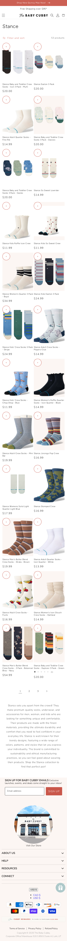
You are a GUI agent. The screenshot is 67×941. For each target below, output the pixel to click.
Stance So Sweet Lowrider (46, 190)
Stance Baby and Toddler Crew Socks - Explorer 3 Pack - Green (49, 666)
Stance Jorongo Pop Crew (46, 453)
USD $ (33, 889)
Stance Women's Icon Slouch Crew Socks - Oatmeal (48, 613)
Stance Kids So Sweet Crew (47, 243)
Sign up (54, 791)
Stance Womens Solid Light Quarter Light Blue (15, 507)
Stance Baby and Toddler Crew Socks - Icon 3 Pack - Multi (17, 85)
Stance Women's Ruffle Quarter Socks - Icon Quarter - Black (49, 401)
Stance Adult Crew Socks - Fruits (15, 613)
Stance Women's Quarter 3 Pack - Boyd (17, 295)
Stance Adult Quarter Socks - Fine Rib (16, 138)
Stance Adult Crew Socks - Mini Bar (17, 454)
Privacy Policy (34, 928)
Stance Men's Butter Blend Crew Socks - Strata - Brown (16, 560)
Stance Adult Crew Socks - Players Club (47, 348)
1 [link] (20, 691)
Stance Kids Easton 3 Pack (46, 294)
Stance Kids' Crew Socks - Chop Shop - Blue (15, 401)
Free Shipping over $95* (33, 8)
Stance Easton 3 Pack (44, 84)
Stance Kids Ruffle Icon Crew (16, 243)
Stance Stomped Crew (44, 506)
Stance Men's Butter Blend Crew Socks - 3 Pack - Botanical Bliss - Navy (17, 668)
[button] (3, 15)
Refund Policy (51, 928)
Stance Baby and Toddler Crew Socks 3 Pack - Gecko (17, 191)
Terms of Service (17, 928)
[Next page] (46, 691)
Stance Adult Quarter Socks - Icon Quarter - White (48, 560)
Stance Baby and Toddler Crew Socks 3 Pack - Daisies (48, 138)
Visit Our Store (33, 845)
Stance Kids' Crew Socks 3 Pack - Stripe (17, 348)
